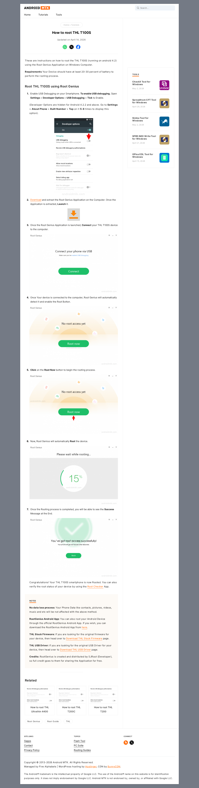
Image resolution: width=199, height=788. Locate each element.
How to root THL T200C (71, 709)
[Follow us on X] (132, 744)
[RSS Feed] (126, 744)
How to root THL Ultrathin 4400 (39, 709)
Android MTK (37, 8)
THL (68, 721)
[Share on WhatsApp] (65, 48)
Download (35, 199)
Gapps (27, 741)
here (84, 627)
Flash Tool (79, 741)
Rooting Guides (82, 750)
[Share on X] (71, 48)
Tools (59, 14)
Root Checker (95, 586)
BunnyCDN (114, 766)
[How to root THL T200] (103, 695)
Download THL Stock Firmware (84, 638)
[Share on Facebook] (78, 48)
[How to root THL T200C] (72, 695)
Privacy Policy (31, 750)
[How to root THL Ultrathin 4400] (40, 695)
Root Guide (53, 721)
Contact (28, 745)
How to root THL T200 (103, 709)
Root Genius (33, 721)
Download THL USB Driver (75, 649)
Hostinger (91, 766)
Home (27, 14)
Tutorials (43, 14)
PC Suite (78, 745)
